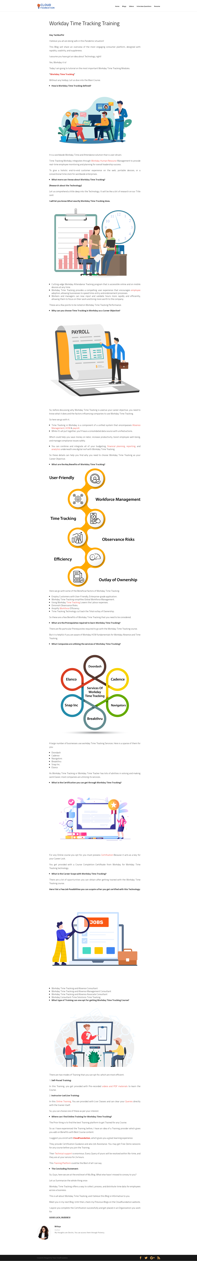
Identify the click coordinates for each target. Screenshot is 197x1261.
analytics (56, 449)
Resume (157, 6)
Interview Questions (144, 6)
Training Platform (62, 1163)
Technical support (63, 1153)
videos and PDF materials (115, 1086)
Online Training (63, 1101)
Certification (107, 855)
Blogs (124, 6)
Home (117, 6)
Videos (131, 6)
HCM (68, 428)
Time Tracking (73, 602)
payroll (76, 428)
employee (135, 290)
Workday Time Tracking (62, 74)
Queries (129, 1101)
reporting (130, 446)
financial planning (116, 446)
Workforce (64, 608)
